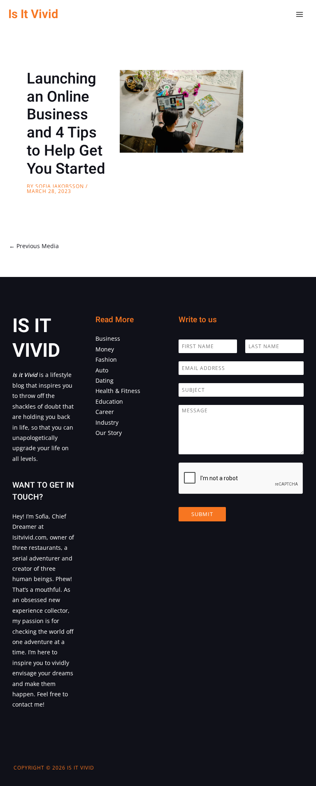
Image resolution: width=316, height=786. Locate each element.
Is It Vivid (33, 14)
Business (107, 338)
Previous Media (34, 246)
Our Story (108, 433)
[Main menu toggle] (299, 14)
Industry (106, 422)
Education (109, 401)
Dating (104, 380)
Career (104, 412)
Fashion (106, 359)
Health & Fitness (117, 391)
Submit (202, 514)
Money (104, 349)
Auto (101, 370)
